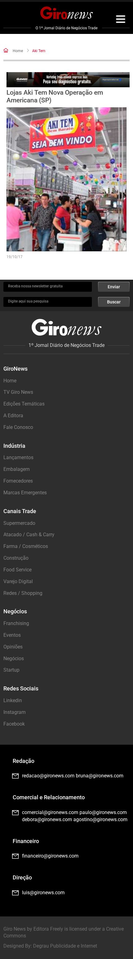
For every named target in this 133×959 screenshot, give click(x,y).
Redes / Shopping (22, 593)
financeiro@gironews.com (50, 856)
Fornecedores (18, 481)
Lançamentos (18, 457)
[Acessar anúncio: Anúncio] (68, 79)
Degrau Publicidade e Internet (65, 946)
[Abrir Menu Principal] (120, 20)
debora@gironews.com (47, 819)
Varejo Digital (18, 581)
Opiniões (13, 647)
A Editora (13, 415)
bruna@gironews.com (99, 776)
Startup (11, 670)
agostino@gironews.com (100, 819)
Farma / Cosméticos (25, 546)
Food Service (17, 570)
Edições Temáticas (24, 404)
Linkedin (12, 700)
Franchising (16, 623)
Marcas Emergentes (25, 493)
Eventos (12, 635)
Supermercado (19, 523)
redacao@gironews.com (48, 776)
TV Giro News (18, 392)
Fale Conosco (18, 427)
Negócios (13, 658)
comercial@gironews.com (50, 812)
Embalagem (16, 469)
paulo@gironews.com (103, 812)
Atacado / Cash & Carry (28, 534)
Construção (15, 558)
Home (18, 51)
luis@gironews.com (43, 892)
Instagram (14, 712)
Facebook (14, 724)
